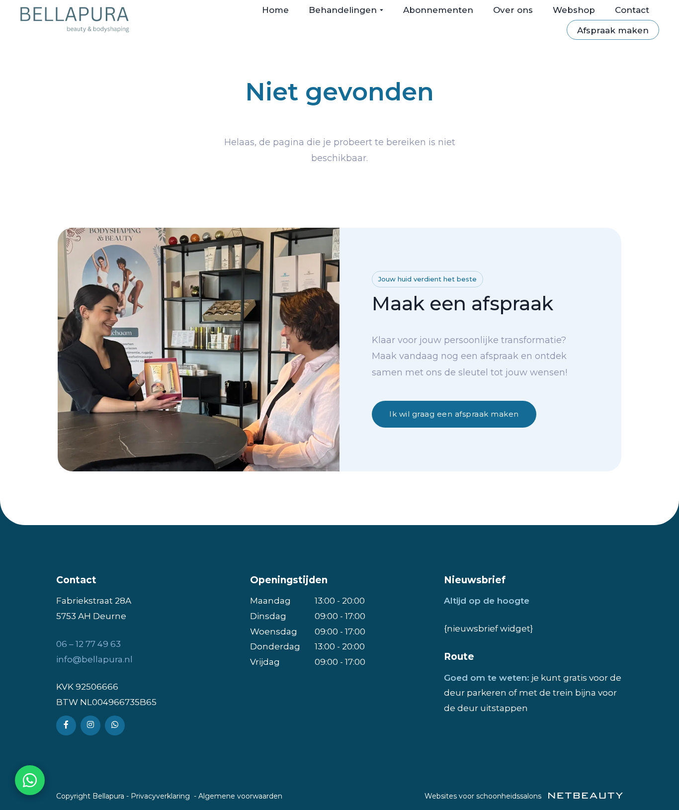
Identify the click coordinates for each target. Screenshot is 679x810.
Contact (632, 10)
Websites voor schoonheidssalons (483, 796)
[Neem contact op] (30, 780)
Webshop (574, 10)
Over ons (513, 10)
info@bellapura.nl (94, 659)
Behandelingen (343, 10)
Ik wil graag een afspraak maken (454, 414)
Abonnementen (438, 10)
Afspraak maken (613, 30)
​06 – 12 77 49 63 (88, 644)
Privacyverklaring (160, 796)
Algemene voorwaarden (240, 796)
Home (275, 10)
